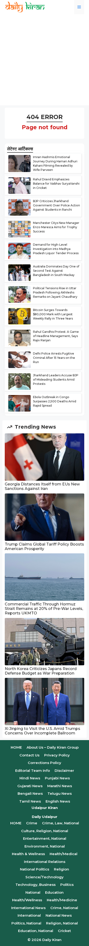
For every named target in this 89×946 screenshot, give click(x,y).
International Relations (44, 861)
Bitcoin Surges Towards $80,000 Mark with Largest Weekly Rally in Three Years (53, 314)
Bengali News (30, 793)
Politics (67, 884)
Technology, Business (35, 884)
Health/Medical (63, 854)
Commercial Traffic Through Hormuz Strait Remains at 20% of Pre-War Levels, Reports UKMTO (44, 608)
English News (58, 801)
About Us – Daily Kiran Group (53, 747)
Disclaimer (64, 770)
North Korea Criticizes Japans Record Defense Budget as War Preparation (41, 670)
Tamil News (30, 801)
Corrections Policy (44, 762)
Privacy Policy (57, 755)
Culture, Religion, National (44, 831)
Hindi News (29, 778)
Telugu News (59, 793)
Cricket (64, 930)
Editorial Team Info (32, 770)
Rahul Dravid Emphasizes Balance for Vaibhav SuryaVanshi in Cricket (56, 184)
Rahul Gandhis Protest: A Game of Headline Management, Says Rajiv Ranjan (56, 336)
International (29, 915)
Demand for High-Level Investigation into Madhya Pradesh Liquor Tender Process (56, 249)
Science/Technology (44, 877)
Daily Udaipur (44, 816)
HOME (16, 747)
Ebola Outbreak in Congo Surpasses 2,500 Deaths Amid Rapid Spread (54, 401)
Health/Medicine (62, 900)
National (32, 892)
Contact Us (29, 755)
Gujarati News (29, 786)
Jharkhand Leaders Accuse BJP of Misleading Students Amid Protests (55, 379)
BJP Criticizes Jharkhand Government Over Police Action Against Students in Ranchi (56, 205)
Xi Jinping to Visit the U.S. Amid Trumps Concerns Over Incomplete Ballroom (42, 730)
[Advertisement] (44, 61)
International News (28, 908)
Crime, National (64, 908)
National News (59, 915)
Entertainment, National (44, 838)
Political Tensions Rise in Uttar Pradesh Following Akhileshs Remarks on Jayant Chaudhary (55, 292)
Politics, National (26, 923)
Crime (31, 823)
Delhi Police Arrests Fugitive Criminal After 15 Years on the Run (54, 358)
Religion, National (62, 923)
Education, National (35, 930)
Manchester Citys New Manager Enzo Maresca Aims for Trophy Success (56, 227)
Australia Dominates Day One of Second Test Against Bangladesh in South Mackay (56, 271)
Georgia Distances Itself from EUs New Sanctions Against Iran (42, 486)
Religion (61, 869)
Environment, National (44, 846)
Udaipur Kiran (45, 807)
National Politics (34, 869)
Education (54, 892)
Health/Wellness (27, 900)
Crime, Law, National (60, 823)
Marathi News (59, 786)
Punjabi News (57, 778)
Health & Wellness (28, 854)
